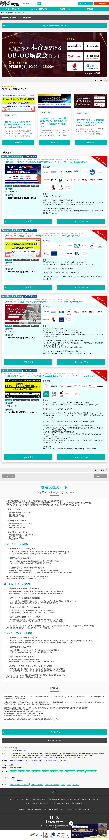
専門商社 (74, 753)
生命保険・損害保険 (98, 753)
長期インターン (70, 771)
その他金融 (13, 755)
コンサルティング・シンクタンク (20, 753)
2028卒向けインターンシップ (18, 750)
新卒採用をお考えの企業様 (47, 803)
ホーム (12, 799)
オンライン (64, 760)
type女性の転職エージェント (57, 809)
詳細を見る (18, 142)
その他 (83, 757)
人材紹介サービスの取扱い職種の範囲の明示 (69, 803)
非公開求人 (54, 771)
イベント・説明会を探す (13, 9)
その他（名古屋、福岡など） (51, 760)
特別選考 (21, 771)
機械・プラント (40, 755)
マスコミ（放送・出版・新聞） (19, 757)
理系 (61, 771)
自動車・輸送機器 (51, 755)
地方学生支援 (36, 771)
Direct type (86, 809)
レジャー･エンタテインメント (46, 757)
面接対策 (45, 771)
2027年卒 (13, 768)
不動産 (91, 755)
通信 (63, 753)
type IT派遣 (78, 809)
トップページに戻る (54, 740)
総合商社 (68, 753)
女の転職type (29, 809)
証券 (83, 753)
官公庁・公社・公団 (74, 757)
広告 (60, 753)
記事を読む (90, 9)
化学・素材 (31, 755)
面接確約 (75, 784)
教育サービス (60, 757)
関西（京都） (38, 760)
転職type (21, 809)
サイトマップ (94, 799)
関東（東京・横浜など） (17, 760)
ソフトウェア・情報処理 (50, 753)
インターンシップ (91, 771)
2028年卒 (20, 768)
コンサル (13, 771)
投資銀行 (88, 753)
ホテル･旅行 (33, 757)
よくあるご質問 (71, 799)
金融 (28, 771)
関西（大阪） (29, 760)
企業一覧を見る (54, 732)
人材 (66, 757)
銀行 (80, 753)
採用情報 (35, 803)
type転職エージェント (41, 809)
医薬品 (20, 755)
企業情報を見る (65, 9)
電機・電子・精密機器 (63, 755)
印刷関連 (73, 755)
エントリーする (81, 221)
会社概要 (28, 803)
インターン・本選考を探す (39, 9)
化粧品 (25, 755)
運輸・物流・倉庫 (82, 755)
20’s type (70, 809)
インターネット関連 (36, 753)
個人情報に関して (83, 799)
